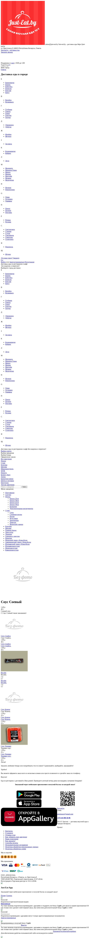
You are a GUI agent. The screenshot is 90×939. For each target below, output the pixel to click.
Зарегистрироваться (16, 262)
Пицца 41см (14, 503)
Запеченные (14, 520)
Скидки (8, 495)
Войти (3, 262)
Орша (7, 197)
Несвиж (8, 188)
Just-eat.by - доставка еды (10, 50)
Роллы (12, 516)
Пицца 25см (14, 499)
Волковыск (9, 102)
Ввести (24, 925)
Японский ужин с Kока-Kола (16, 540)
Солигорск (9, 239)
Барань (7, 85)
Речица (8, 220)
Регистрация (29, 262)
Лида (7, 161)
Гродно (8, 117)
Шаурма (8, 528)
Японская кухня (11, 548)
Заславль (8, 144)
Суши (7, 510)
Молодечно (9, 180)
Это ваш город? (7, 258)
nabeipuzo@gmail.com (65, 814)
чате (12, 63)
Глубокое (8, 109)
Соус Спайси (6, 636)
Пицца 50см (14, 505)
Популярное (9, 493)
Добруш (8, 127)
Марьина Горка (11, 170)
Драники (8, 534)
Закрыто (16, 258)
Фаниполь (9, 247)
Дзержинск (9, 125)
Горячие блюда (10, 530)
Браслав (8, 91)
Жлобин (8, 134)
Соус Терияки (6, 746)
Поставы (8, 212)
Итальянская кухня (12, 546)
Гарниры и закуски (12, 536)
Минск (7, 172)
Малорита (9, 168)
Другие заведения (7, 485)
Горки (7, 113)
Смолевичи (9, 235)
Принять (56, 931)
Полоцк (8, 210)
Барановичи (9, 83)
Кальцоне (13, 507)
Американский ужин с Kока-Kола (18, 542)
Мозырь (8, 178)
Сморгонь (9, 237)
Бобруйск (8, 87)
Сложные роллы (16, 514)
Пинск (7, 208)
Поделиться (5, 904)
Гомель (8, 111)
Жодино (8, 136)
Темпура (13, 522)
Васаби (3, 673)
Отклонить (63, 931)
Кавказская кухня (11, 550)
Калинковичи (10, 151)
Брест (7, 93)
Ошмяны (8, 201)
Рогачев (8, 222)
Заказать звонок (7, 52)
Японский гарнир (16, 524)
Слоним (8, 231)
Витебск (8, 100)
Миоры (8, 174)
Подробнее (72, 931)
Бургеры (8, 526)
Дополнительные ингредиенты (21, 508)
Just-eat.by (60, 808)
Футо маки (14, 518)
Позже (3, 896)
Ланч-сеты (9, 532)
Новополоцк (10, 190)
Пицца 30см (14, 501)
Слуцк (7, 233)
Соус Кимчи (5, 709)
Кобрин (8, 153)
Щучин (8, 254)
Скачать (9, 896)
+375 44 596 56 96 (63, 818)
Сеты (12, 512)
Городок (8, 115)
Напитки (8, 538)
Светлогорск (10, 229)
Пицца (7, 497)
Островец (9, 199)
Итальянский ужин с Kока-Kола (17, 544)
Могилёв (8, 176)
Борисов (8, 89)
